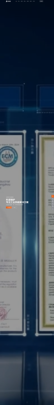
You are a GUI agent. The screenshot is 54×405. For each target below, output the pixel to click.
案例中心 (25, 1)
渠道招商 (28, 1)
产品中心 (19, 1)
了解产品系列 (8, 207)
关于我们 (34, 1)
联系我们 (31, 1)
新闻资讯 (22, 1)
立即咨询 (14, 207)
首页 (16, 1)
